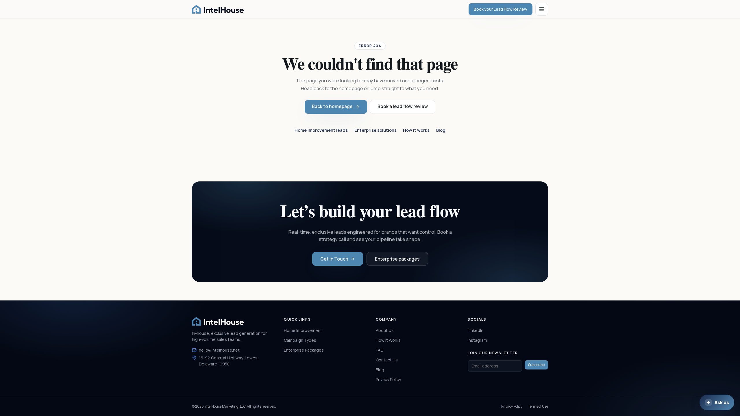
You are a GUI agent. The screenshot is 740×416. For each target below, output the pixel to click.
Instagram (477, 340)
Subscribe (536, 364)
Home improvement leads (321, 130)
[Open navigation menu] (541, 9)
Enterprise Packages (304, 350)
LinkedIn (475, 330)
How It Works (388, 340)
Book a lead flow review (403, 106)
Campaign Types (300, 340)
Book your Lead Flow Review (500, 9)
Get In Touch (334, 259)
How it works (416, 130)
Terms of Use (538, 406)
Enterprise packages (397, 259)
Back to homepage (332, 106)
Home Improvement (303, 330)
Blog (440, 130)
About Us (385, 330)
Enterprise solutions (375, 130)
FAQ (379, 350)
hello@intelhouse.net (219, 350)
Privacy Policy (388, 379)
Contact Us (387, 360)
